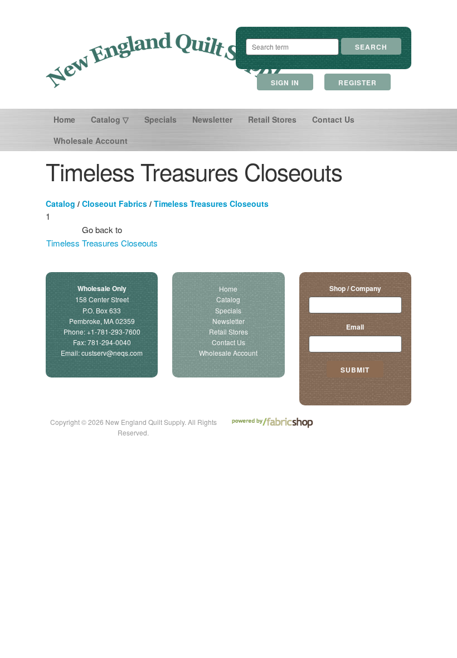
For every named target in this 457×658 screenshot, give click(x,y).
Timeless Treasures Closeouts (211, 203)
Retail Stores (272, 119)
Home (64, 119)
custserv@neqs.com (112, 352)
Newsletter (212, 119)
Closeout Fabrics (114, 203)
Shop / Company (355, 288)
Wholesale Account (91, 140)
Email (355, 327)
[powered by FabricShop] (272, 423)
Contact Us (333, 119)
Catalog (60, 203)
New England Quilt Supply (167, 60)
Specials (160, 119)
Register (357, 83)
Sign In (285, 83)
